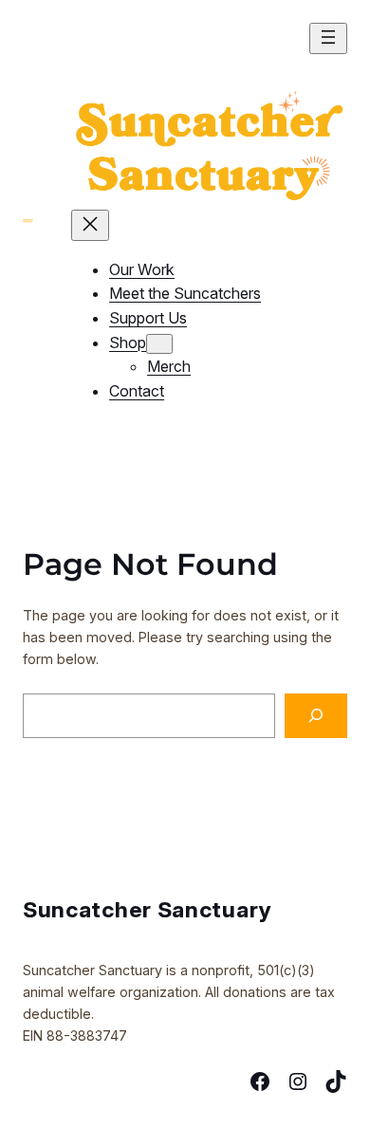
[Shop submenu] (159, 344)
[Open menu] (328, 38)
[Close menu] (90, 225)
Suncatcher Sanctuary (147, 909)
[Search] (316, 715)
